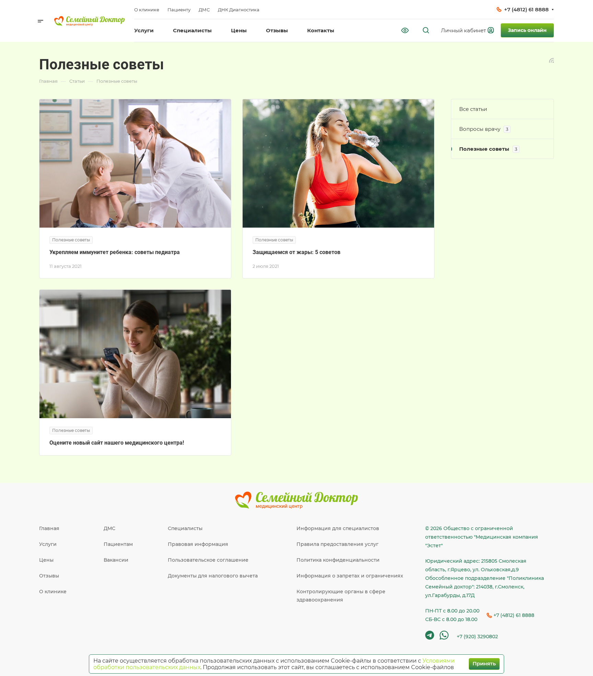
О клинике (53, 591)
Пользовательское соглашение (208, 560)
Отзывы (49, 576)
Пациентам (118, 544)
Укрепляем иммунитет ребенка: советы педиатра (114, 252)
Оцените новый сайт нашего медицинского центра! (116, 442)
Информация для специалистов (337, 528)
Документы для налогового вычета (213, 576)
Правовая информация (198, 544)
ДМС (109, 528)
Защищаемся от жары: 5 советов (296, 252)
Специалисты (185, 528)
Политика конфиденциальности (338, 560)
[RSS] (551, 60)
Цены (46, 560)
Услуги (48, 544)
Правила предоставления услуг (337, 544)
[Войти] (468, 30)
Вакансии (116, 560)
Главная (49, 528)
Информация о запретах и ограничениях (349, 576)
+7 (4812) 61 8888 (526, 9)
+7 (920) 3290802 (477, 636)
